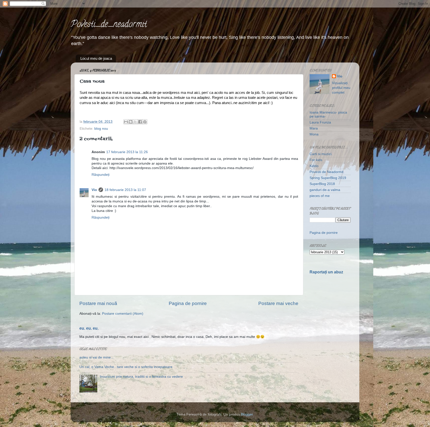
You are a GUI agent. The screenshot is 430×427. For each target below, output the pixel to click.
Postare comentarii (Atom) (122, 313)
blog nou (101, 128)
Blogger (247, 414)
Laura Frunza (320, 122)
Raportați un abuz (326, 272)
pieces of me (320, 196)
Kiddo (314, 166)
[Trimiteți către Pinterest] (144, 121)
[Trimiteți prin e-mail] (125, 121)
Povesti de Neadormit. (327, 172)
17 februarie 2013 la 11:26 (127, 152)
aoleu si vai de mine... (96, 357)
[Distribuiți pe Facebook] (140, 121)
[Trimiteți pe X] (135, 121)
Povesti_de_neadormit (109, 25)
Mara (314, 128)
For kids (316, 160)
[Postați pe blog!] (130, 121)
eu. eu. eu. (89, 328)
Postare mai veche (278, 303)
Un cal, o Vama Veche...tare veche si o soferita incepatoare (125, 367)
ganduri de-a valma (325, 190)
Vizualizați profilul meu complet (341, 87)
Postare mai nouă (98, 303)
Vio (94, 190)
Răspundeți (100, 175)
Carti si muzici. (321, 154)
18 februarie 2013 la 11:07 (125, 190)
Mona (314, 134)
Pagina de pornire (188, 303)
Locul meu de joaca (96, 58)
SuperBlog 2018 (322, 184)
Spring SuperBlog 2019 (328, 178)
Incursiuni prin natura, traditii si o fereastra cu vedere (141, 376)
